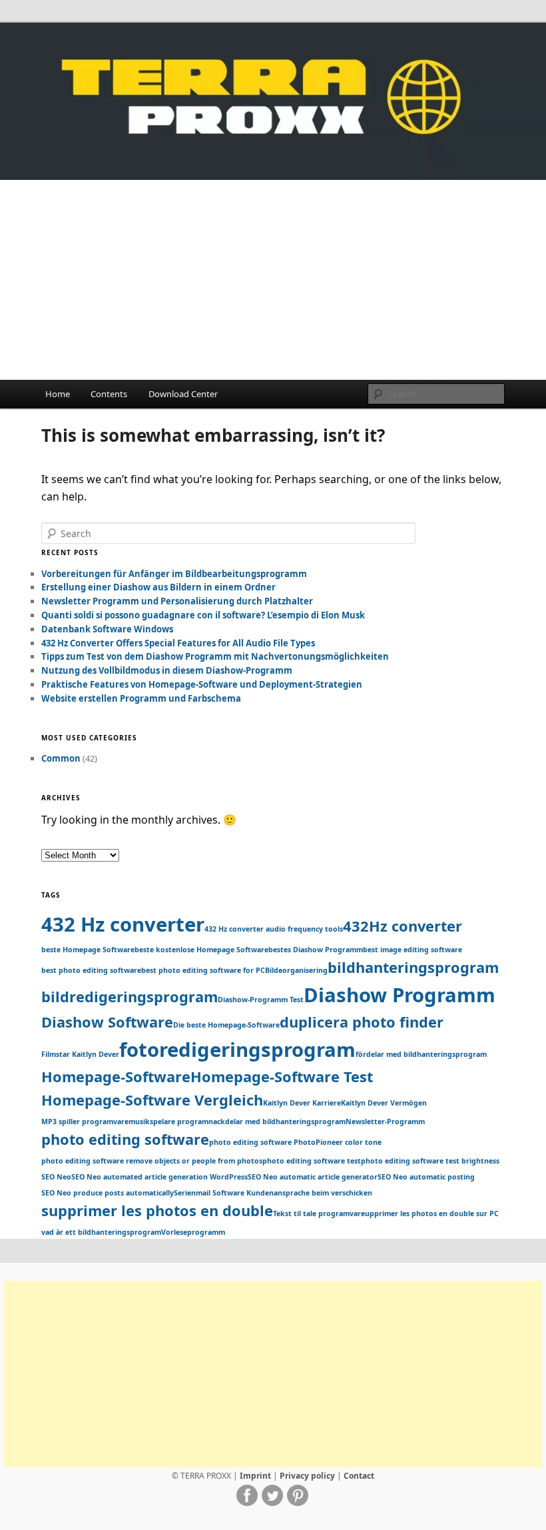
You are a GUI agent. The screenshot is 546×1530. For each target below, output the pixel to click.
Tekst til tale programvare (319, 1213)
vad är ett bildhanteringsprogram (101, 1232)
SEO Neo (56, 1176)
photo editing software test (311, 1160)
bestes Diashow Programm (315, 949)
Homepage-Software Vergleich (152, 1100)
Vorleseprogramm (193, 1232)
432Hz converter (402, 926)
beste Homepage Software (88, 949)
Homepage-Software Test (281, 1076)
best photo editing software (91, 970)
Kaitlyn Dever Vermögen (384, 1103)
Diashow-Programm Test (261, 999)
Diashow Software (107, 1022)
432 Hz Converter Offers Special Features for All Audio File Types (178, 643)
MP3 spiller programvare (85, 1121)
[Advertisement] (273, 280)
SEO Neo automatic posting (426, 1176)
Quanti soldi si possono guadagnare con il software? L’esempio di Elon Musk (203, 615)
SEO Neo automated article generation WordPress (159, 1176)
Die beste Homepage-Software (226, 1025)
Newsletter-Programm (385, 1121)
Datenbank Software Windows (107, 629)
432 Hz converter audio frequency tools (273, 929)
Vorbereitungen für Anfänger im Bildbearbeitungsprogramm (174, 574)
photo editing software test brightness (430, 1160)
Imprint (255, 1475)
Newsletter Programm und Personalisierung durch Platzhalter (177, 601)
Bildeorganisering (296, 970)
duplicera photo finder (361, 1022)
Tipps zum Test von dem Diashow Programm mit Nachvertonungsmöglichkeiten (215, 656)
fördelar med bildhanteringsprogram (421, 1054)
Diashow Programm (399, 995)
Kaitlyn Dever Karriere (302, 1103)
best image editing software (412, 949)
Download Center (183, 394)
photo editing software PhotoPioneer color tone (295, 1142)
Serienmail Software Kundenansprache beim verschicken (273, 1192)
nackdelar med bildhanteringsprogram (277, 1121)
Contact (359, 1475)
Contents (109, 394)
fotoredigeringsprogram (237, 1049)
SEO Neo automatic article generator (313, 1176)
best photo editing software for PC (203, 970)
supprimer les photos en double (157, 1210)
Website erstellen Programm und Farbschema (141, 698)
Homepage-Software (115, 1076)
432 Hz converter (122, 924)
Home (57, 394)
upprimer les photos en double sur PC (432, 1213)
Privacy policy (307, 1475)
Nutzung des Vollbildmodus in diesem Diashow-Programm (166, 670)
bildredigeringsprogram (129, 996)
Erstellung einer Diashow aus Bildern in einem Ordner (158, 587)
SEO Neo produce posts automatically (107, 1192)
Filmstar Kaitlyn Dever (80, 1054)
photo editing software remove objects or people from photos (151, 1160)
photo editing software (125, 1139)
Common (61, 758)
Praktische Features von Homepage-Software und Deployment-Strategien (201, 684)
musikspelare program (168, 1121)
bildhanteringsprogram (413, 967)
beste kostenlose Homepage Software (201, 949)
